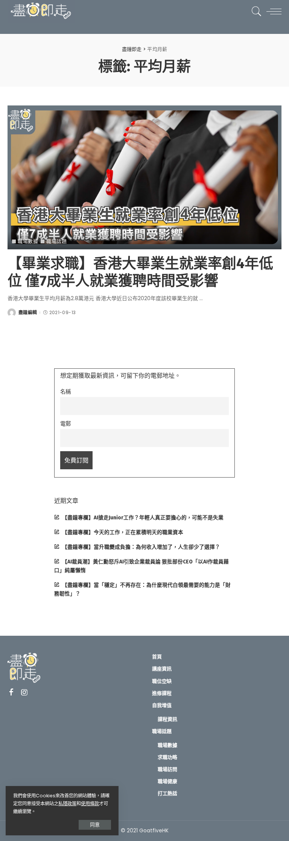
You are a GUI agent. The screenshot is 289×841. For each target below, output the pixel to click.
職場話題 (56, 241)
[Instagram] (24, 692)
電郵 (65, 423)
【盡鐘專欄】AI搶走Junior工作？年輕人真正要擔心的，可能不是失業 (143, 517)
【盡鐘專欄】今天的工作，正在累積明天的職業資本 (122, 532)
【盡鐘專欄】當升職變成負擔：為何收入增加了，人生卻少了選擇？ (141, 547)
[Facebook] (11, 692)
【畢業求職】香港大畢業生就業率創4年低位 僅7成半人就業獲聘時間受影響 (140, 272)
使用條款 (90, 803)
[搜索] (255, 11)
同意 (95, 824)
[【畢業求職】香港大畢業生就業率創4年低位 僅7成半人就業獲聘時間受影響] (144, 177)
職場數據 (28, 241)
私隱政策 (67, 803)
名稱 (65, 391)
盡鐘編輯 (27, 312)
